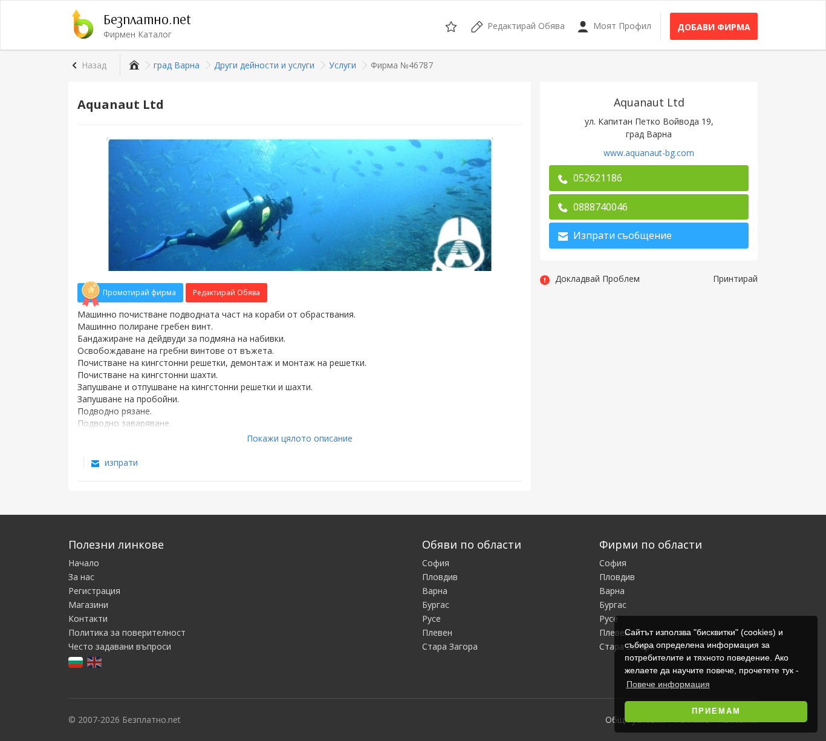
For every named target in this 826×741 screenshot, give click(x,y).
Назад (94, 65)
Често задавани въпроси (119, 646)
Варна (434, 590)
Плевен (437, 632)
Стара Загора (450, 646)
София (435, 563)
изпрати (120, 462)
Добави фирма (713, 27)
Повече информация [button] (668, 684)
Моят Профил (621, 25)
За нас (81, 577)
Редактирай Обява (226, 292)
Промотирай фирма (139, 292)
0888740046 (599, 207)
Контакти (88, 618)
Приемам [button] (716, 711)
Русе (431, 618)
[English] (95, 661)
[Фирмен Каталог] (132, 65)
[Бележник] (452, 25)
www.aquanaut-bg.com (648, 152)
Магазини (88, 604)
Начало (83, 563)
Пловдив (440, 577)
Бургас (435, 604)
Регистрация (94, 590)
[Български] (76, 661)
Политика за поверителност (127, 632)
